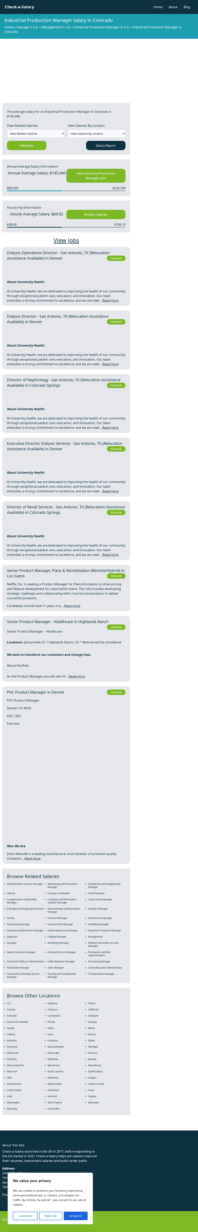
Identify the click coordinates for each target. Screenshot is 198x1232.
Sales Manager (56, 967)
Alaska (91, 1003)
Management (95, 936)
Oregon (92, 1077)
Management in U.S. (56, 27)
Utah (9, 1096)
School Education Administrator (105, 967)
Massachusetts (56, 1046)
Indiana (11, 1034)
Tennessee (53, 1090)
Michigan (93, 1046)
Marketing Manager (58, 942)
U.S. (9, 1003)
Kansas (92, 1034)
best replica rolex (80, 1128)
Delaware (93, 1015)
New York (12, 1071)
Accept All (75, 1216)
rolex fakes (23, 1128)
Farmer (11, 918)
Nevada (92, 1059)
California (93, 1009)
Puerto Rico (54, 1108)
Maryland (12, 1046)
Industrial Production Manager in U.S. (102, 27)
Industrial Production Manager (104, 930)
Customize (25, 1216)
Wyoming (12, 1108)
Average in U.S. (27, 27)
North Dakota (95, 1071)
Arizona (11, 1009)
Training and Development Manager (62, 975)
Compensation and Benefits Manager (22, 901)
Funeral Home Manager (60, 924)
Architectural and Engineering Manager (104, 885)
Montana (12, 1059)
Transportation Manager (101, 973)
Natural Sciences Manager (21, 952)
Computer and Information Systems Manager (62, 901)
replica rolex (58, 1128)
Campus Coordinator (59, 893)
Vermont (52, 1096)
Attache (11, 893)
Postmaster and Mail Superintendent (99, 953)
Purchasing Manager (99, 961)
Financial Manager (57, 918)
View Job (116, 258)
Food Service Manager (100, 918)
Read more (110, 300)
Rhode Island (54, 1084)
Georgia (92, 1022)
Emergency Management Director (25, 908)
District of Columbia (17, 1022)
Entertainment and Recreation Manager (64, 910)
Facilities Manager (98, 908)
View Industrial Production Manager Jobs (95, 175)
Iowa (50, 1034)
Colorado (12, 1015)
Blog (187, 7)
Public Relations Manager (61, 961)
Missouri (92, 1053)
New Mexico (94, 1065)
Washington (13, 1102)
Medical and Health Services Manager (103, 944)
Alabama (52, 1003)
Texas (91, 1090)
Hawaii (10, 1028)
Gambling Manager (98, 924)
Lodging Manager (57, 936)
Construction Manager (100, 899)
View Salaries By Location (86, 125)
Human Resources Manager (63, 930)
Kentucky (12, 1040)
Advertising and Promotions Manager (62, 885)
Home (158, 7)
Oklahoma (53, 1077)
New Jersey (54, 1065)
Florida (51, 1022)
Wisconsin (93, 1102)
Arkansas (53, 1009)
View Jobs (27, 145)
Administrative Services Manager (25, 884)
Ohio (9, 1077)
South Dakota (14, 1090)
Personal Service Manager (62, 952)
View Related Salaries (22, 125)
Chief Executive (96, 893)
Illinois (91, 1028)
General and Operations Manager (25, 930)
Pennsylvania (14, 1084)
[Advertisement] (99, 68)
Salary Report (106, 145)
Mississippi (53, 1053)
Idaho (51, 1028)
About (173, 7)
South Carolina (96, 1084)
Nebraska (53, 1059)
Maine (91, 1040)
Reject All (51, 1216)
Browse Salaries (96, 214)
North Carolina (55, 1071)
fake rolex (7, 1128)
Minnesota (12, 1053)
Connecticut (54, 1015)
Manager (12, 942)
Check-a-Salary (19, 6)
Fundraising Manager (18, 924)
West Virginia (55, 1102)
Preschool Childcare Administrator (25, 961)
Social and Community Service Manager (23, 975)
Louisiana (53, 1040)
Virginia (92, 1096)
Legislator (12, 936)
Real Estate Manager (18, 967)
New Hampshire (15, 1065)
